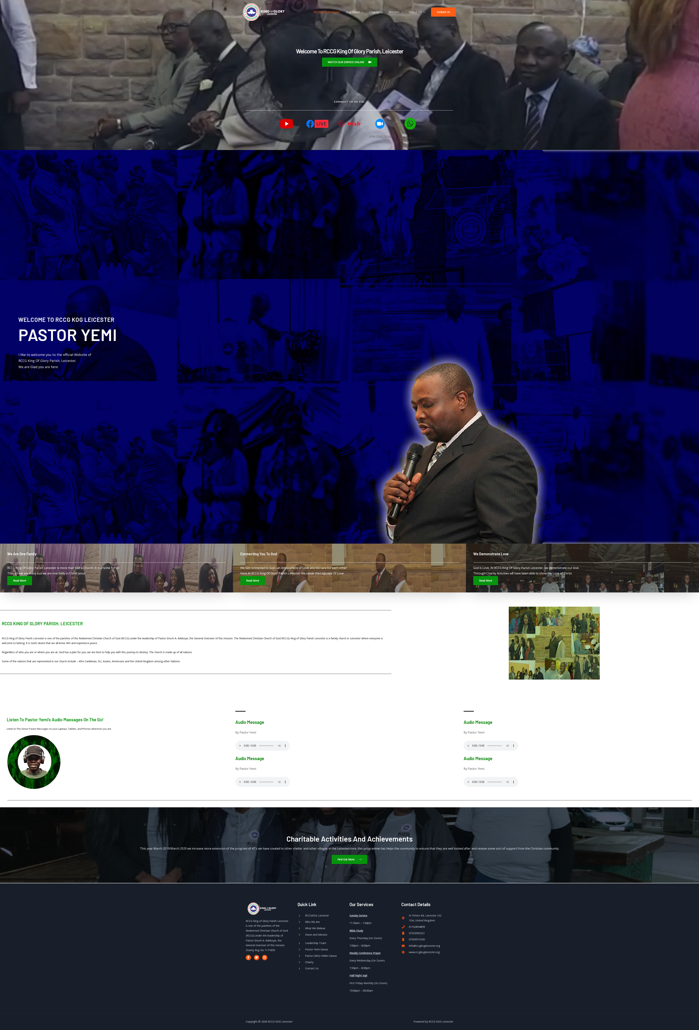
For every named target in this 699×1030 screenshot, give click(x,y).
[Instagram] (264, 957)
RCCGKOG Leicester (327, 12)
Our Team (353, 12)
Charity (374, 12)
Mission (394, 12)
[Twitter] (256, 957)
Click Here (26, 369)
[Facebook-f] (248, 957)
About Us (415, 12)
